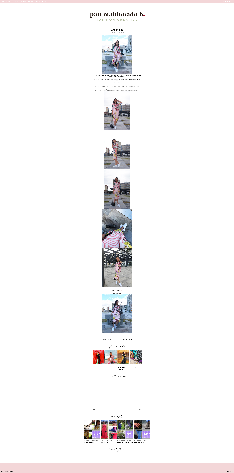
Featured (109, 339)
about (120, 467)
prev (94, 409)
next (140, 409)
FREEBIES (17, 1)
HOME (3, 1)
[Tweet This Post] (126, 339)
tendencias (113, 339)
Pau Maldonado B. (9, 471)
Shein (120, 290)
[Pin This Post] (129, 339)
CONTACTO (37, 1)
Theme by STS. (229, 471)
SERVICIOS (30, 1)
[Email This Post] (131, 339)
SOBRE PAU (44, 1)
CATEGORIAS (9, 1)
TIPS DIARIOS (23, 1)
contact (114, 467)
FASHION (104, 339)
